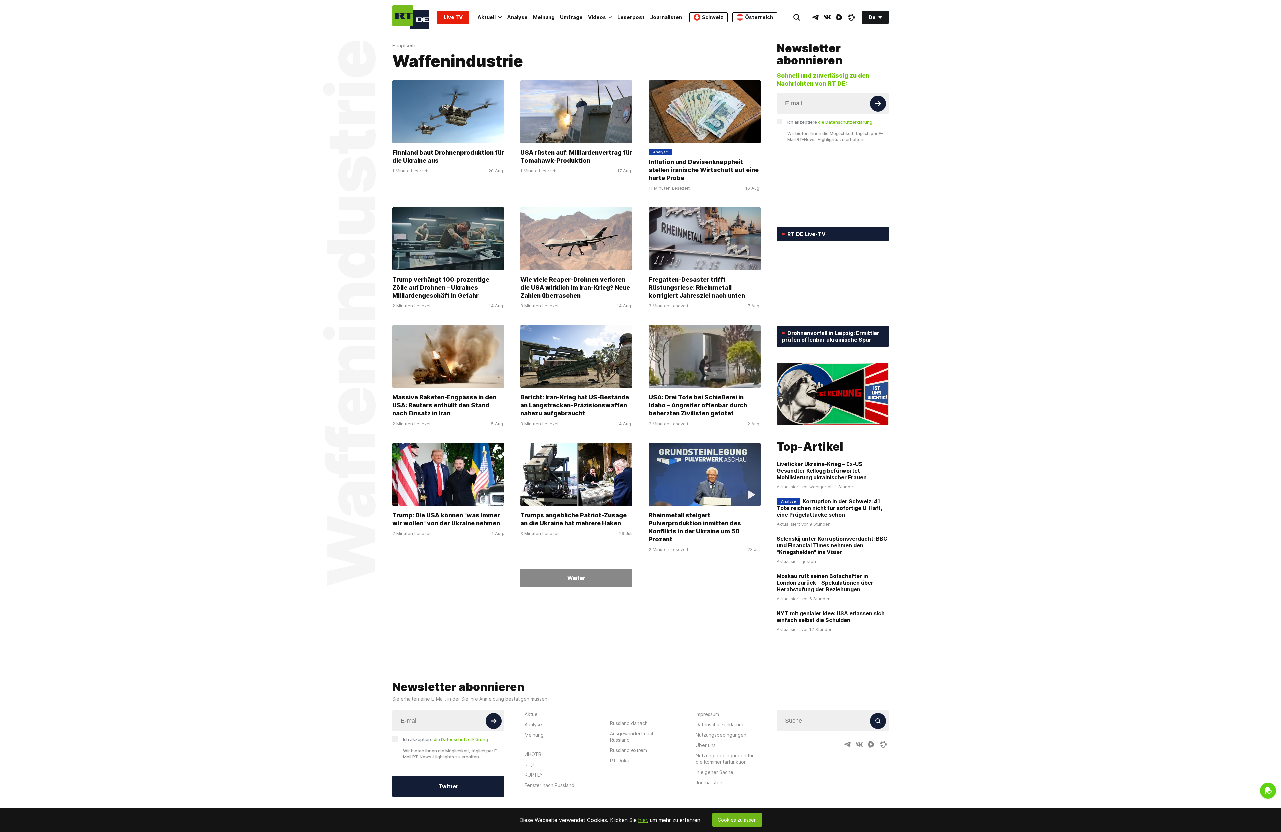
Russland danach (629, 723)
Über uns (706, 745)
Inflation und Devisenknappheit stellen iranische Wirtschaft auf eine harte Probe (704, 169)
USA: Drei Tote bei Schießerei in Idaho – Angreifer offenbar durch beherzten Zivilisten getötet (698, 405)
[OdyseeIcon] (851, 17)
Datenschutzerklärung (720, 724)
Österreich (759, 17)
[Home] (410, 17)
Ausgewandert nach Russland (632, 737)
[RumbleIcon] (839, 17)
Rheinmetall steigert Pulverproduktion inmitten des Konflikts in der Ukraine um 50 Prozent (695, 527)
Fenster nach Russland (549, 785)
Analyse (517, 17)
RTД (530, 764)
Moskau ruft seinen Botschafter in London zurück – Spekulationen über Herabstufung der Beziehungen (825, 583)
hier (642, 820)
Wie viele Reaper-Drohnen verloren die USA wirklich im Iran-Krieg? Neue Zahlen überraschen (575, 287)
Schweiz (712, 17)
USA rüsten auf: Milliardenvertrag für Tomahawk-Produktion (576, 156)
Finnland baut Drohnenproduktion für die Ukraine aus (448, 156)
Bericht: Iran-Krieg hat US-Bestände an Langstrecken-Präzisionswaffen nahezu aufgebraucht (574, 405)
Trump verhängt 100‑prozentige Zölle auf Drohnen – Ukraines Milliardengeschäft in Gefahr (440, 287)
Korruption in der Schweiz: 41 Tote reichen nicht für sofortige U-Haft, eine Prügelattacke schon (829, 508)
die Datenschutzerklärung (845, 122)
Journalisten (666, 17)
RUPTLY (534, 775)
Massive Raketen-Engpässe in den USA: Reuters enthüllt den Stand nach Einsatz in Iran (444, 405)
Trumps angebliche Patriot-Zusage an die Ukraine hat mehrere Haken (573, 519)
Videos (597, 17)
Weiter (576, 578)
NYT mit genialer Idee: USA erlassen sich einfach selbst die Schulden (831, 616)
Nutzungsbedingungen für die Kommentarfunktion (725, 759)
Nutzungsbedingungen (721, 735)
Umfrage (571, 17)
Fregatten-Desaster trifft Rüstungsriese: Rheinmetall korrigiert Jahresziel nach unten (697, 287)
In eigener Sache (714, 772)
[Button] (878, 104)
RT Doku (619, 760)
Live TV (453, 17)
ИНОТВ (533, 754)
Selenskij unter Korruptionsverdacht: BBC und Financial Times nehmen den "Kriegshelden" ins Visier (832, 545)
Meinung (544, 17)
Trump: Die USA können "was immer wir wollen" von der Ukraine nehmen (446, 519)
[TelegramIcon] (815, 17)
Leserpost (631, 17)
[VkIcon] (827, 17)
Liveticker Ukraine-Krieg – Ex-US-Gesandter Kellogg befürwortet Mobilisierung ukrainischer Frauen (822, 471)
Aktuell (486, 17)
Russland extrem (628, 750)
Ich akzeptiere (829, 122)
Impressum (707, 714)
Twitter (448, 786)
